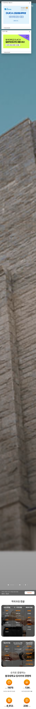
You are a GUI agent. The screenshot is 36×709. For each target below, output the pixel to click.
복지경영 (29, 629)
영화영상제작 (6, 649)
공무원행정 (29, 620)
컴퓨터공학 (18, 613)
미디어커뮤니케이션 (7, 625)
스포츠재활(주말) (29, 664)
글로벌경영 (7, 616)
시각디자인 (18, 625)
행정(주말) (29, 657)
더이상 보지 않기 (7, 28)
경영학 (18, 646)
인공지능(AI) (18, 616)
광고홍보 (7, 622)
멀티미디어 (18, 622)
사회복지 (29, 627)
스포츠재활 (7, 658)
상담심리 (7, 631)
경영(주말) (29, 646)
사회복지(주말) (29, 660)
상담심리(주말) (29, 653)
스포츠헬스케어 (7, 660)
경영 (7, 613)
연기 (7, 651)
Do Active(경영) (18, 649)
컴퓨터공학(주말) (29, 649)
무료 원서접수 (29, 592)
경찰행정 (29, 613)
